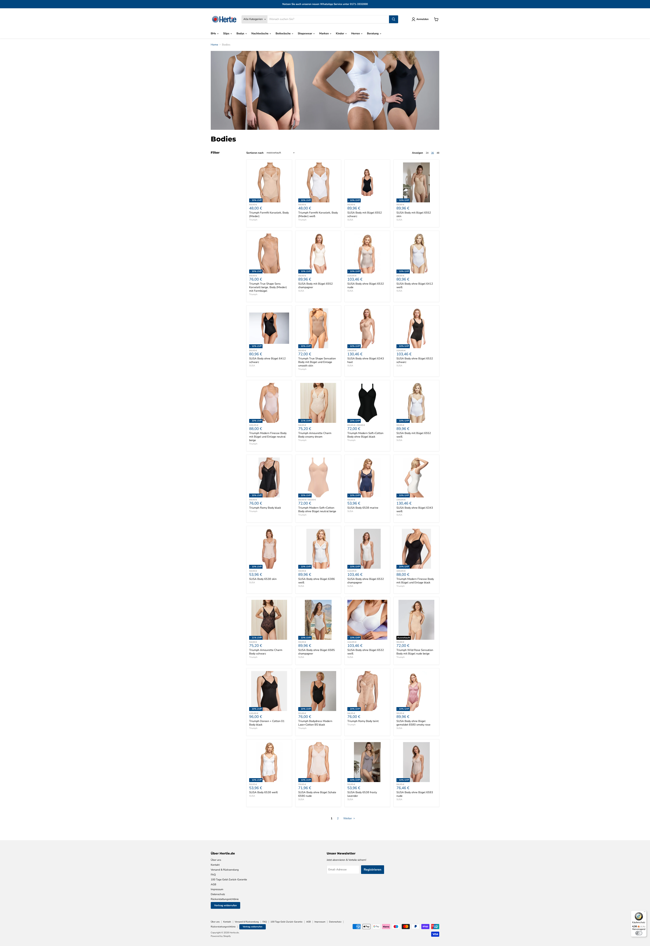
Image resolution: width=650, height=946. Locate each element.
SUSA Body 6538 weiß (263, 792)
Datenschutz (218, 894)
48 (438, 152)
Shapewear (305, 33)
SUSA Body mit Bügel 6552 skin (413, 214)
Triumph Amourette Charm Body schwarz (265, 651)
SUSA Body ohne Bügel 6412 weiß (414, 285)
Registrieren (372, 869)
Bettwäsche (283, 33)
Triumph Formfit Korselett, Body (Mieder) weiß (318, 214)
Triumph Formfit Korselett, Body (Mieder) (269, 214)
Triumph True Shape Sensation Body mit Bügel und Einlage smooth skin (317, 362)
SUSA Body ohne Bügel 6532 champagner (365, 580)
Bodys (240, 33)
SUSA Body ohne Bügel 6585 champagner (316, 651)
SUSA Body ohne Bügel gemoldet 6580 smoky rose (413, 723)
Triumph (253, 219)
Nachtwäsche (260, 33)
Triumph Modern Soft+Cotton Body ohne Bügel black (365, 435)
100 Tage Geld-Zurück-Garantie (229, 879)
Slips (226, 33)
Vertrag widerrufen (225, 905)
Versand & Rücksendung (225, 869)
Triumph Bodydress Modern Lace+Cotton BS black (315, 723)
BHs (214, 33)
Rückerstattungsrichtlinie (225, 899)
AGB (213, 884)
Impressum (217, 889)
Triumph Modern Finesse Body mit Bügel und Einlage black (415, 580)
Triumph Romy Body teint (363, 721)
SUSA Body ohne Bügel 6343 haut (365, 360)
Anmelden (422, 19)
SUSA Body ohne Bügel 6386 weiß (316, 580)
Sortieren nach (255, 152)
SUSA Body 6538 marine (362, 508)
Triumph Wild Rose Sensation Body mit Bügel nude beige (414, 651)
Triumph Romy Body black (265, 508)
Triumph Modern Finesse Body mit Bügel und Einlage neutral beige (268, 436)
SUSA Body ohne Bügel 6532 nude (365, 285)
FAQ (213, 874)
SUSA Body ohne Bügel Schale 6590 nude (317, 794)
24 (427, 152)
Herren (356, 33)
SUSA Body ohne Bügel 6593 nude (414, 794)
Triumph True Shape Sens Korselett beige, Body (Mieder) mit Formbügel (268, 287)
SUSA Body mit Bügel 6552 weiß (413, 435)
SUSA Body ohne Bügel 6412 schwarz (267, 360)
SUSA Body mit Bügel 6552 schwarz (364, 214)
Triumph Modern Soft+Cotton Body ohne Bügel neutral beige (317, 509)
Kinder (340, 33)
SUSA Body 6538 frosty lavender (362, 794)
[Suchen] (393, 19)
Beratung (373, 33)
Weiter (348, 818)
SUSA (350, 219)
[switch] (638, 933)
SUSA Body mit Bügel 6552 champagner (315, 285)
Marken (324, 33)
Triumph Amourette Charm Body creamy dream (314, 435)
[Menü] (645, 912)
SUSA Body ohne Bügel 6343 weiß (414, 509)
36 (432, 152)
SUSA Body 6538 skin (263, 579)
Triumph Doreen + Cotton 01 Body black (267, 723)
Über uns (216, 860)
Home (214, 44)
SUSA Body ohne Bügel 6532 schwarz (414, 360)
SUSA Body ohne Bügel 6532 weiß (365, 651)
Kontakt (215, 864)
